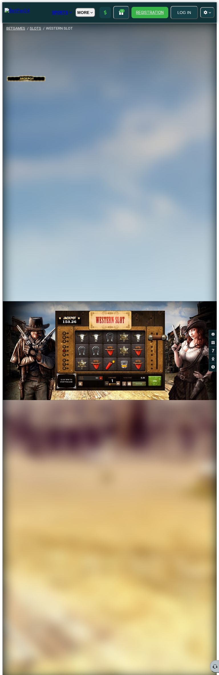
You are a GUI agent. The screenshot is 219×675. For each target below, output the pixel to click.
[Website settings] (207, 12)
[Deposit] (105, 12)
